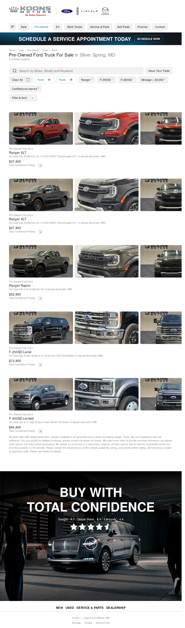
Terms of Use (103, 622)
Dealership (115, 607)
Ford (45, 50)
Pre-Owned (33, 50)
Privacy (88, 622)
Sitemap (76, 622)
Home (12, 50)
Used (70, 607)
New (59, 607)
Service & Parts (90, 607)
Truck (54, 50)
